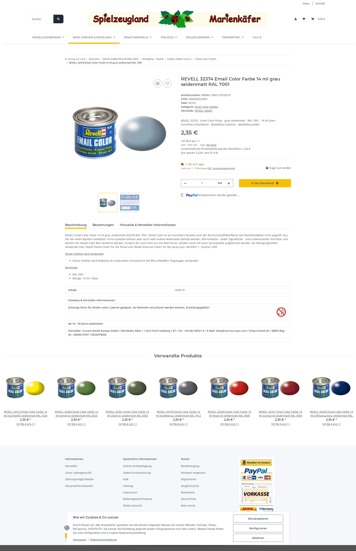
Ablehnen (258, 537)
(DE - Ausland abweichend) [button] (221, 168)
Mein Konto (188, 505)
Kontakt (320, 3)
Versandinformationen (79, 486)
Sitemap (128, 486)
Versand (211, 145)
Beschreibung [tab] (76, 225)
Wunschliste (188, 499)
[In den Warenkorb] (68, 74)
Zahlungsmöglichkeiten (79, 479)
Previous (9, 397)
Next (347, 397)
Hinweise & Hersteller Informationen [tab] (148, 225)
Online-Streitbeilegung (137, 466)
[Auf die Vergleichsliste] (158, 83)
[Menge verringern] (185, 183)
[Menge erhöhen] (229, 183)
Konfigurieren (258, 528)
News (306, 3)
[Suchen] (58, 19)
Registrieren (188, 479)
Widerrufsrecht (132, 505)
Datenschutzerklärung (103, 539)
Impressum (79, 539)
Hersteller (71, 466)
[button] (295, 18)
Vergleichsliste (190, 486)
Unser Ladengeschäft (78, 472)
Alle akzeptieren (258, 518)
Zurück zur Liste (76, 59)
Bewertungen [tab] (103, 225)
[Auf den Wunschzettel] (167, 83)
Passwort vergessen (193, 472)
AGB (125, 479)
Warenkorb (188, 492)
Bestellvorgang (190, 466)
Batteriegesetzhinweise (137, 499)
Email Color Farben (206, 107)
